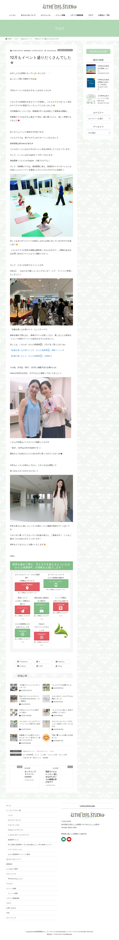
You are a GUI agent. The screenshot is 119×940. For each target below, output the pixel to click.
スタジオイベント (42, 751)
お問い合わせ (11, 908)
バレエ (52, 751)
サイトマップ (11, 918)
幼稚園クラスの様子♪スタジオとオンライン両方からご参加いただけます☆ (29, 737)
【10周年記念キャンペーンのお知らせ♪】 (103, 98)
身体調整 (45, 758)
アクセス (9, 884)
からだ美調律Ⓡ (28, 755)
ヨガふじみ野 (62, 755)
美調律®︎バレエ (13, 840)
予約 (8, 913)
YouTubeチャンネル (41, 606)
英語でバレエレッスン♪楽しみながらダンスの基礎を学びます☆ (52, 776)
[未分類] (16, 771)
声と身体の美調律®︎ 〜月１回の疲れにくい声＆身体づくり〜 (30, 845)
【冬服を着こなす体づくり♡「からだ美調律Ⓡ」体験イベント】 (37, 350)
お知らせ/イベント (65, 50)
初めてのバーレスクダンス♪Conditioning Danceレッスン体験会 (29, 698)
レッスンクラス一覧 (13, 810)
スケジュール (11, 874)
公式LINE (60, 605)
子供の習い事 (27, 758)
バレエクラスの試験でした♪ (62, 685)
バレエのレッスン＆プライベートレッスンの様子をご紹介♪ (29, 723)
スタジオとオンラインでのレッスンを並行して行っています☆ (62, 723)
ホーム (8, 805)
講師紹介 (9, 864)
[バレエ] (67, 775)
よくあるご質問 (12, 869)
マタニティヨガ (13, 825)
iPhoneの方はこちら (15, 879)
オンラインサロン (55, 581)
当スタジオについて (13, 859)
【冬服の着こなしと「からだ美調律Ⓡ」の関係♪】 (31, 356)
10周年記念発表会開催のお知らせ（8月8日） (103, 82)
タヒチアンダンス (14, 820)
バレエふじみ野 (52, 755)
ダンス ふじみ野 (40, 755)
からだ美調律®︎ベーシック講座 (19, 854)
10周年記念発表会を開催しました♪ (103, 68)
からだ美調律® (27, 585)
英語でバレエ (37, 758)
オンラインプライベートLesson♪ (30, 774)
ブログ (8, 903)
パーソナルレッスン (15, 849)
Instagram (22, 631)
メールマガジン (22, 608)
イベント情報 (11, 888)
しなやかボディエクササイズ (18, 835)
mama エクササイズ (15, 830)
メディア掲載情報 (12, 898)
